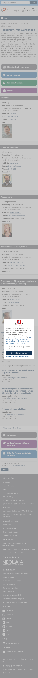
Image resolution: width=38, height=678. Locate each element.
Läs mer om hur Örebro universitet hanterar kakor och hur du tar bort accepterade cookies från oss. (18, 340)
